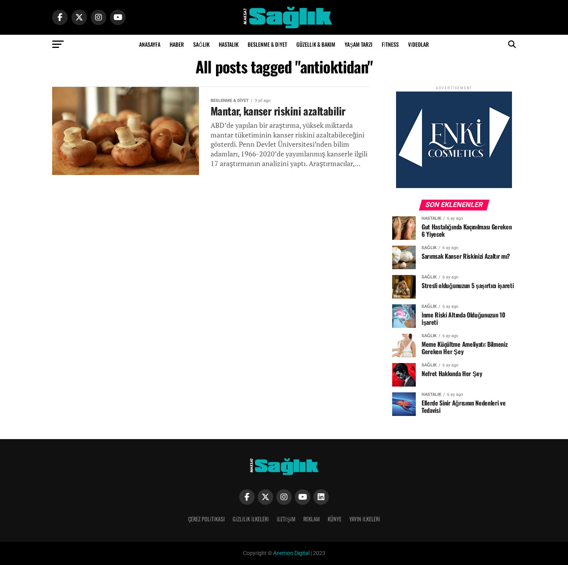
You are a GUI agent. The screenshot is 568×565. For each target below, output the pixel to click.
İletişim (286, 519)
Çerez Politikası (206, 519)
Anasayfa (149, 44)
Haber (177, 44)
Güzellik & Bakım (315, 44)
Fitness (390, 44)
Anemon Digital (291, 553)
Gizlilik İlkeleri (251, 519)
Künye (335, 519)
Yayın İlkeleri (364, 519)
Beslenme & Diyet (267, 44)
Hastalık (228, 44)
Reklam (311, 519)
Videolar (418, 44)
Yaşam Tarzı (358, 44)
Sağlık (201, 44)
